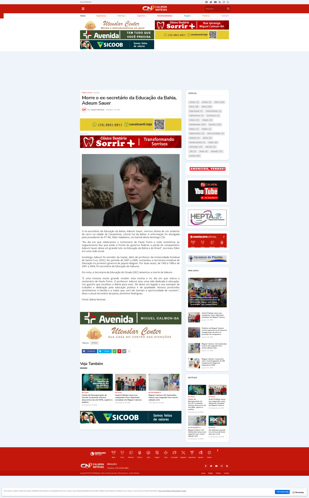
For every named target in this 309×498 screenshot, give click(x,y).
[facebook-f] (206, 466)
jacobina (195, 156)
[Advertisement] (154, 70)
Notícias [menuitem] (121, 16)
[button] (83, 9)
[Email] (124, 351)
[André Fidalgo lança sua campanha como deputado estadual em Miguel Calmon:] (130, 382)
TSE (193, 151)
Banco (194, 107)
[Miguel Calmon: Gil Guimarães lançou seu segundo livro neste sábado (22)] (164, 382)
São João (210, 147)
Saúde (213, 142)
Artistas (206, 102)
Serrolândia (196, 147)
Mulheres (194, 138)
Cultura (194, 120)
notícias (96, 93)
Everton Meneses (134, 473)
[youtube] (215, 2)
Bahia (219, 102)
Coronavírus (213, 116)
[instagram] (224, 2)
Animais (194, 102)
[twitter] (211, 2)
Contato (226, 473)
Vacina (203, 151)
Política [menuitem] (205, 16)
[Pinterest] (119, 351)
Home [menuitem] (82, 16)
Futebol (206, 129)
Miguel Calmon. (197, 133)
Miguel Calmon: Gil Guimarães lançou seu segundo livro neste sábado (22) (163, 397)
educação (216, 151)
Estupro (194, 129)
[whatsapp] (228, 2)
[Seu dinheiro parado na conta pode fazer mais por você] (218, 421)
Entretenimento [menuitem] (164, 16)
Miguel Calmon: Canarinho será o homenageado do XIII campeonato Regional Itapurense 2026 (213, 362)
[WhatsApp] (114, 351)
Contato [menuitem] (225, 16)
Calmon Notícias (213, 111)
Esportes (215, 124)
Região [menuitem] (187, 16)
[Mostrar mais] (129, 351)
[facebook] (206, 2)
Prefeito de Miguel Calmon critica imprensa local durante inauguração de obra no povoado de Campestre (214, 331)
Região (210, 473)
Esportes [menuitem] (141, 16)
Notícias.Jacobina (197, 142)
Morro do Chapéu (215, 133)
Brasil (206, 107)
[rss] (220, 2)
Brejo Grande (196, 111)
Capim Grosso (196, 116)
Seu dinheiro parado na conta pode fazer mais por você (217, 432)
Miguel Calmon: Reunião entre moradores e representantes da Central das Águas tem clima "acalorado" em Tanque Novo (205, 301)
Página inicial (87, 93)
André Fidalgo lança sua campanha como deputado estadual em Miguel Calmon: (128, 397)
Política (218, 473)
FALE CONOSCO (85, 2)
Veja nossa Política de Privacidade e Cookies (172, 491)
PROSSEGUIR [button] (282, 492)
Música (207, 138)
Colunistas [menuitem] (101, 16)
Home (203, 473)
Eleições (207, 120)
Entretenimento (197, 124)
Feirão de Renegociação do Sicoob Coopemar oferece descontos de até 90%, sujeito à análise (97, 398)
